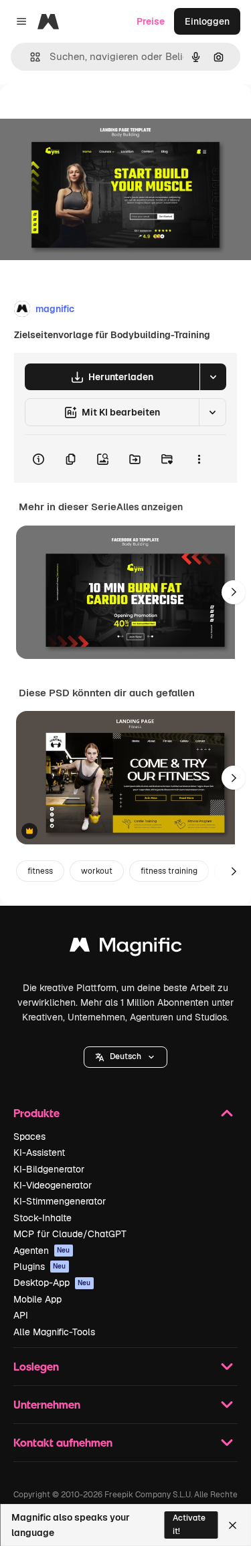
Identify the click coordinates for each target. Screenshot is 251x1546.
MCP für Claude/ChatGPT (70, 1234)
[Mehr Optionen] (198, 459)
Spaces (29, 1136)
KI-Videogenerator (52, 1185)
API (20, 1315)
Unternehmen (46, 1404)
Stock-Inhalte (42, 1218)
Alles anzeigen (149, 507)
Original (85, 114)
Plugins (39, 1267)
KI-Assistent (39, 1152)
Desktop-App (52, 1283)
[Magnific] (126, 948)
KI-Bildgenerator (48, 1169)
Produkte (36, 1113)
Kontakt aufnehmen (62, 1442)
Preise (151, 21)
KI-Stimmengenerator (59, 1201)
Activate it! (189, 1524)
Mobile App (37, 1299)
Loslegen (36, 1366)
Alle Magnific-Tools (54, 1332)
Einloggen (207, 21)
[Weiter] (234, 592)
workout (96, 871)
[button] (125, 1057)
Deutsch (125, 1056)
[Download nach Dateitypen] (212, 376)
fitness (40, 871)
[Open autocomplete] (29, 57)
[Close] (233, 1525)
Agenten (41, 1251)
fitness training (169, 871)
